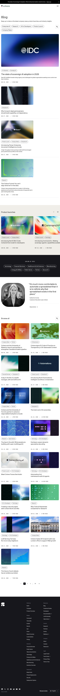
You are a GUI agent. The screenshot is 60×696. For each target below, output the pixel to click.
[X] (5, 689)
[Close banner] (58, 2)
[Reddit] (14, 689)
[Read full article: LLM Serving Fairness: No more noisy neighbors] (15, 524)
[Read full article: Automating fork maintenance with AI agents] (45, 460)
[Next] (57, 212)
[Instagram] (8, 689)
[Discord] (11, 689)
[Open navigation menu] (57, 6)
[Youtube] (17, 689)
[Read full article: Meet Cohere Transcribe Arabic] (15, 460)
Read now (49, 1)
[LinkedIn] (2, 689)
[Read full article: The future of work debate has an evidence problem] (15, 557)
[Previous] (54, 212)
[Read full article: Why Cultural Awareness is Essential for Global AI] (45, 492)
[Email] (19, 689)
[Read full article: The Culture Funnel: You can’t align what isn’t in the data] (17, 168)
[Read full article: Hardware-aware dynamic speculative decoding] (45, 428)
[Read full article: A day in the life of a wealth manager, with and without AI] (15, 363)
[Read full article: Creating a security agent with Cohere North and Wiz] (15, 492)
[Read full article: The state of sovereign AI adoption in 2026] (30, 50)
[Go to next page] (39, 583)
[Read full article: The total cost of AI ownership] (45, 396)
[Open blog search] (57, 27)
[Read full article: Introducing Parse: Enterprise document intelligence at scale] (17, 130)
